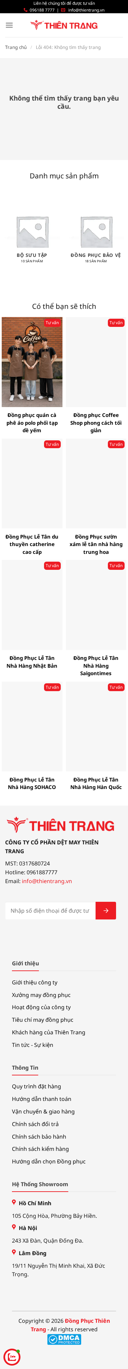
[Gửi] (106, 910)
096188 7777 (42, 10)
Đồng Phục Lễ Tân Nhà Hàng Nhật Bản (31, 661)
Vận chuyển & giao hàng (43, 1111)
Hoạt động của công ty (41, 1007)
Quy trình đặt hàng (36, 1086)
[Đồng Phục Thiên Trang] (64, 25)
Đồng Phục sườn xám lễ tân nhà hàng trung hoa (96, 544)
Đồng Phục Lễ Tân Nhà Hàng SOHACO (32, 783)
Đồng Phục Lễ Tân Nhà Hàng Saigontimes (95, 665)
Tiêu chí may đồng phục (42, 1019)
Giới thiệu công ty (34, 982)
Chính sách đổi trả (35, 1124)
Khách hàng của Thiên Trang (48, 1032)
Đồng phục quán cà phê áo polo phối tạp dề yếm (32, 422)
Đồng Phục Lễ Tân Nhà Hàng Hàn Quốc (96, 783)
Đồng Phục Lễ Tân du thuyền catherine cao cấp (31, 544)
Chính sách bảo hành (39, 1136)
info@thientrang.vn (86, 10)
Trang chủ (16, 47)
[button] (9, 25)
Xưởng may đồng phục (41, 995)
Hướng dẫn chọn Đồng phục (49, 1161)
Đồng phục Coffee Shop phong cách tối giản (96, 422)
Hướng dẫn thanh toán (41, 1099)
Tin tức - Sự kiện (32, 1045)
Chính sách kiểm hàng (40, 1149)
